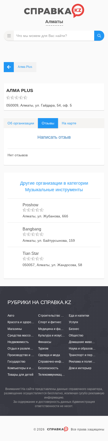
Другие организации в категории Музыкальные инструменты (54, 186)
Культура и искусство (53, 335)
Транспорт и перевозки (85, 355)
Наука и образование (84, 348)
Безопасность (48, 368)
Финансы (44, 342)
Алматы (54, 21)
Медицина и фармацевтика (57, 329)
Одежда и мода (49, 355)
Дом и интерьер (80, 368)
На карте (69, 123)
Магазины (15, 329)
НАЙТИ (99, 36)
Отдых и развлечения (23, 348)
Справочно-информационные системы (66, 361)
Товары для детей (20, 374)
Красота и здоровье (22, 322)
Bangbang (32, 229)
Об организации (21, 123)
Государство (16, 361)
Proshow (30, 205)
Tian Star (31, 253)
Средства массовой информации (31, 335)
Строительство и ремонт (56, 315)
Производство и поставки (26, 355)
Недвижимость (18, 342)
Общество (76, 335)
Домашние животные (84, 342)
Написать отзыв (54, 137)
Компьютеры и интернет (25, 368)
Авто (11, 315)
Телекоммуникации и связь (57, 374)
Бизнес (74, 329)
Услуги (73, 322)
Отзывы (48, 123)
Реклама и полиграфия (85, 361)
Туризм (43, 348)
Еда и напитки (79, 315)
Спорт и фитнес (49, 322)
